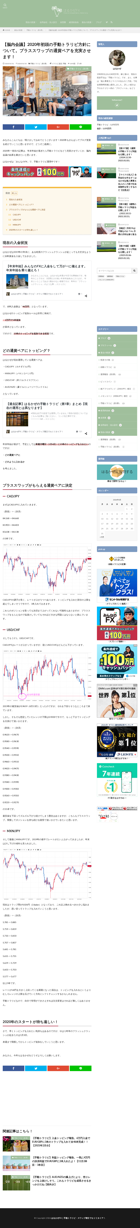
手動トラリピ (120, 276)
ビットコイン (107, 381)
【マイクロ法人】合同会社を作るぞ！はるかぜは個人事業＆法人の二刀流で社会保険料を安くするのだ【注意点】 (127, 182)
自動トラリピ (108, 367)
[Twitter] (36, 127)
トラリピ (55, 64)
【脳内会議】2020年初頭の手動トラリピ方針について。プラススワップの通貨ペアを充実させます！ (85, 30)
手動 (64, 64)
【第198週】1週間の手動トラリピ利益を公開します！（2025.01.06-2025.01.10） (127, 252)
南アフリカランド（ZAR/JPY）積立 (117, 389)
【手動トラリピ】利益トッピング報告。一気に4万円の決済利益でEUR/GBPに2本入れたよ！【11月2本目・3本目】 (61, 1161)
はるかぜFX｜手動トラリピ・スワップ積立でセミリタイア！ (78, 1218)
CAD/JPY (14, 214)
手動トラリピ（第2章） (112, 446)
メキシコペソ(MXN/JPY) (106, 280)
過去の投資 (86, 22)
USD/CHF (14, 220)
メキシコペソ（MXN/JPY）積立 (115, 396)
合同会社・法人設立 (48, 22)
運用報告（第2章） (107, 146)
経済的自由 (74, 22)
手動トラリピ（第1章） (35, 30)
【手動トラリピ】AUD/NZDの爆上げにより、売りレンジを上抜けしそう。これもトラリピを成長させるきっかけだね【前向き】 (61, 1180)
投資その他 (107, 360)
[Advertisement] (47, 1098)
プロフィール (107, 345)
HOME (7, 30)
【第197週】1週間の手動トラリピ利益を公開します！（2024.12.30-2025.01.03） (127, 154)
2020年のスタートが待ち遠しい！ (22, 230)
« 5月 (102, 537)
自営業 (63, 22)
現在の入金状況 (14, 199)
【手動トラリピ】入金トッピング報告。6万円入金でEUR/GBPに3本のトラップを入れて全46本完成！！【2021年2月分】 (61, 1142)
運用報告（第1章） (110, 374)
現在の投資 (30, 22)
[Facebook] (13, 127)
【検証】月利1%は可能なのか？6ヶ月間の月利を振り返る (127, 231)
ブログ (99, 22)
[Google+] (58, 127)
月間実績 (101, 276)
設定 (60, 64)
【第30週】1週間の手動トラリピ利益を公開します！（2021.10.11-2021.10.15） (127, 210)
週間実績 (110, 276)
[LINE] (80, 127)
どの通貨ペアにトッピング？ (20, 204)
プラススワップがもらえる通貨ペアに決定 (25, 209)
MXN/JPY (14, 225)
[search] (134, 271)
